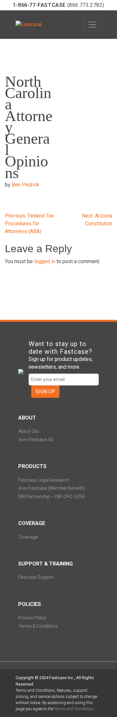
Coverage (28, 537)
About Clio (28, 431)
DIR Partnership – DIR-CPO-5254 (51, 496)
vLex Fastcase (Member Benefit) (51, 488)
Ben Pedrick (25, 185)
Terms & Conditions (38, 626)
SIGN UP (45, 391)
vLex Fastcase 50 (35, 439)
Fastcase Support (36, 577)
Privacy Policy (32, 617)
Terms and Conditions (74, 708)
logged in (44, 261)
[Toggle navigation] (92, 24)
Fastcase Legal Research (43, 480)
